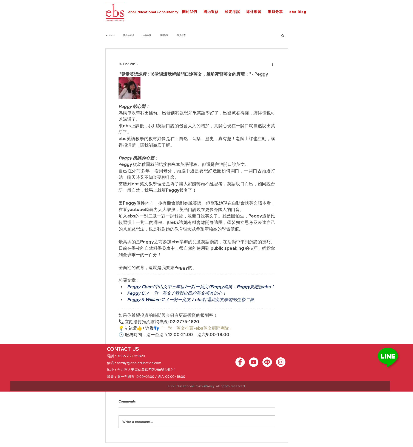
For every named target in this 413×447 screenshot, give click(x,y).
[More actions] (272, 64)
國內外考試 (128, 35)
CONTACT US (123, 349)
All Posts (110, 35)
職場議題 (164, 35)
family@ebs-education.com (139, 363)
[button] (283, 35)
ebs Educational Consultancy (153, 12)
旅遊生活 (147, 35)
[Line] (267, 362)
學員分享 (181, 35)
